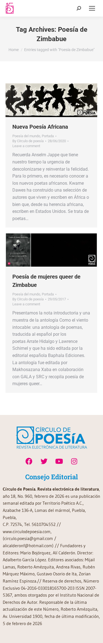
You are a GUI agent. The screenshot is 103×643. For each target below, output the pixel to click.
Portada (48, 136)
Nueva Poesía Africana (40, 126)
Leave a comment (26, 146)
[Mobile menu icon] (92, 8)
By (28, 141)
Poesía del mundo (26, 136)
